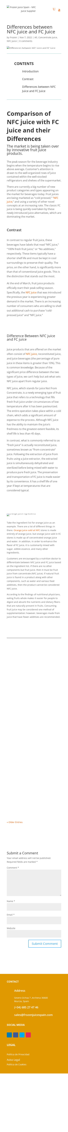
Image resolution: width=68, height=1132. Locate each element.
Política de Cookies (16, 1064)
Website (11, 928)
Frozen (13, 37)
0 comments (25, 40)
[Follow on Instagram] (28, 1034)
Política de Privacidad (18, 1054)
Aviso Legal (13, 1060)
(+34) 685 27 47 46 (26, 1007)
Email (11, 914)
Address (19, 990)
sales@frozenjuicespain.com (33, 1015)
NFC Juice (12, 40)
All (35, 37)
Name (11, 901)
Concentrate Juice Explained (26, 714)
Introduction (30, 71)
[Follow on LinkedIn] (9, 1034)
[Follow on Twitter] (22, 1034)
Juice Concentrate (20, 772)
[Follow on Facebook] (15, 1034)
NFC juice (31, 292)
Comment (13, 867)
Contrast (27, 79)
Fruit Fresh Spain (20, 660)
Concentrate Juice (47, 37)
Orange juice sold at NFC (27, 530)
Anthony (17, 775)
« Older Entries (15, 822)
